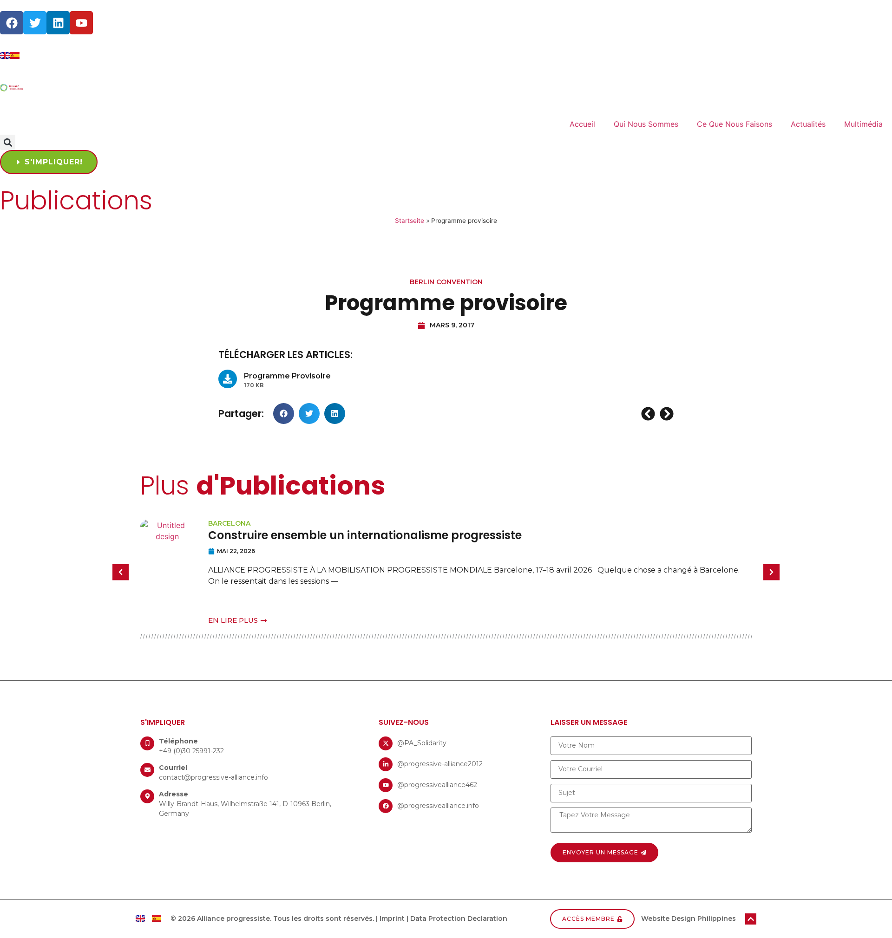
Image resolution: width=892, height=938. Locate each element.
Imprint (392, 918)
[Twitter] (34, 22)
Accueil (582, 124)
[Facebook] (11, 22)
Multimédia (863, 124)
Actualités (808, 124)
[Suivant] (665, 414)
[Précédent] (649, 414)
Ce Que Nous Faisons (734, 124)
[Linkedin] (58, 22)
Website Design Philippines (688, 918)
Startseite (409, 220)
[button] (7, 142)
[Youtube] (81, 22)
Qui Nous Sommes (646, 124)
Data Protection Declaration (458, 918)
